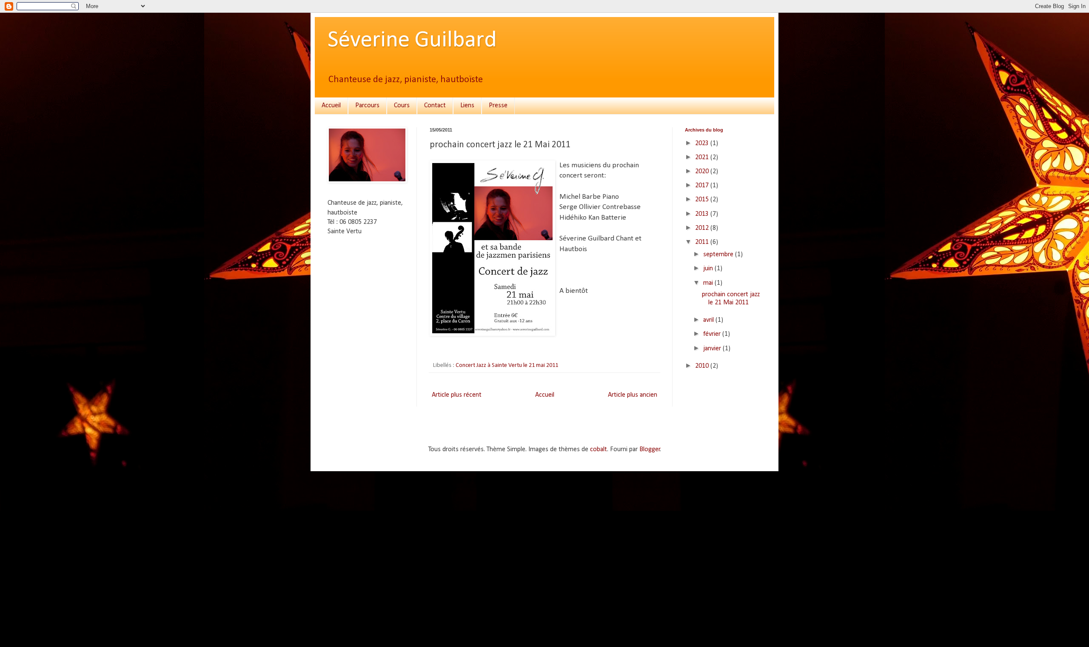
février (712, 334)
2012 (702, 228)
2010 (702, 366)
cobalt (598, 449)
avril (709, 320)
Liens (467, 105)
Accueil (331, 105)
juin (709, 268)
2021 (702, 157)
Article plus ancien (632, 395)
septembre (719, 254)
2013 (702, 214)
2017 (702, 185)
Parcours (367, 105)
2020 (702, 171)
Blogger (649, 449)
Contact (435, 105)
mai (709, 283)
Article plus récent (457, 395)
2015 (702, 199)
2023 (702, 143)
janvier (713, 348)
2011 (702, 242)
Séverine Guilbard (412, 40)
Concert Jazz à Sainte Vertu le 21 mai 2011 (507, 365)
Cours (402, 105)
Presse (498, 105)
